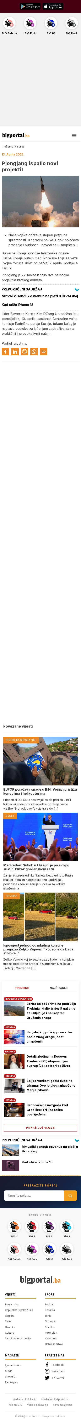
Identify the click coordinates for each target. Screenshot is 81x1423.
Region (9, 1316)
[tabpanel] (40, 1063)
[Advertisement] (40, 83)
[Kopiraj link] (43, 351)
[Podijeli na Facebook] (5, 351)
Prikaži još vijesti (40, 1127)
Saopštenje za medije (18, 1338)
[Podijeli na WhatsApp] (34, 351)
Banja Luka (11, 1304)
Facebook (58, 1365)
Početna (8, 146)
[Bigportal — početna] (15, 135)
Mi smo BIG (15, 1405)
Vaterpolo (51, 1338)
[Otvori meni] (74, 135)
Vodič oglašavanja (37, 1405)
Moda (8, 1371)
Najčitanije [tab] (59, 988)
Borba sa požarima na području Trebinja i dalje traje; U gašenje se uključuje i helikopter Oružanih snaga (51, 1011)
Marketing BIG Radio (24, 1399)
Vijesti (10, 1294)
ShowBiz (10, 1376)
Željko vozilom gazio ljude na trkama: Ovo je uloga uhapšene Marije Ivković (51, 1085)
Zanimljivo (11, 1382)
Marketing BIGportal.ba (55, 1399)
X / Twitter (58, 1378)
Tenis (48, 1316)
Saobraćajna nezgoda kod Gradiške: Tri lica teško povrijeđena (47, 1109)
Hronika (10, 1327)
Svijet (20, 146)
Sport (50, 1294)
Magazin (12, 1355)
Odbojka (50, 1321)
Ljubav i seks (13, 1365)
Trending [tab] (22, 988)
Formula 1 (51, 1332)
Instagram (58, 1371)
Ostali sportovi (54, 1344)
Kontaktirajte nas (62, 1405)
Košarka (50, 1310)
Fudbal (49, 1304)
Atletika (49, 1327)
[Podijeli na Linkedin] (15, 351)
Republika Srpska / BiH (19, 1310)
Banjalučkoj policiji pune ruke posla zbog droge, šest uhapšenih (49, 1036)
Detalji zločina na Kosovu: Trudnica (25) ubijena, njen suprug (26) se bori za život (48, 1061)
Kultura (9, 1332)
